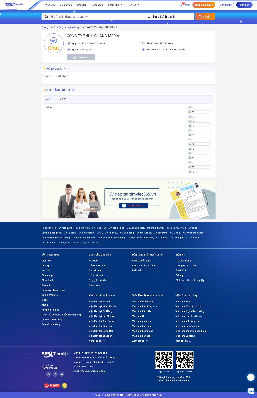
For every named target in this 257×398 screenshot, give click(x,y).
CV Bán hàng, (127, 232)
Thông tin (46, 265)
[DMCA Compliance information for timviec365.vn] (64, 386)
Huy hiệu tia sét (50, 309)
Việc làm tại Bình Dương (102, 321)
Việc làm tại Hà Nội (99, 301)
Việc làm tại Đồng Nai (101, 331)
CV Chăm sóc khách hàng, (112, 237)
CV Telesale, (192, 237)
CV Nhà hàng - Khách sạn (85, 242)
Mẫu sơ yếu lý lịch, (177, 228)
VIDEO (63, 99)
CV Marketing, (144, 232)
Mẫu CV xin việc (97, 265)
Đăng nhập (226, 4)
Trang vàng (95, 285)
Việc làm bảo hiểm (142, 311)
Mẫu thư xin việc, (156, 228)
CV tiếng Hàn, (99, 228)
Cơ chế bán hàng (50, 324)
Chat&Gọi (83, 57)
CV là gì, (193, 228)
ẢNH (48, 99)
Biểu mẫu (137, 270)
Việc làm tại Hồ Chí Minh (102, 306)
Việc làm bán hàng (142, 326)
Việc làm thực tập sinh (187, 326)
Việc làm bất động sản (144, 306)
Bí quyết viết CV (97, 280)
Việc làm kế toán (141, 335)
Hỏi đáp (45, 270)
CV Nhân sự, (111, 232)
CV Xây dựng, (161, 232)
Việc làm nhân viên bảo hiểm (191, 331)
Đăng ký (244, 4)
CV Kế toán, (70, 232)
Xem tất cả (95, 340)
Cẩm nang (97, 4)
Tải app (179, 275)
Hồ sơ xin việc (96, 275)
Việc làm (50, 4)
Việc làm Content (185, 335)
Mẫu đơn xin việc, (136, 228)
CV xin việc (66, 4)
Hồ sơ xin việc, (49, 228)
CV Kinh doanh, (87, 232)
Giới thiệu (46, 260)
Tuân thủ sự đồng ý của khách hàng (61, 314)
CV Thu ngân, (177, 237)
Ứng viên (82, 4)
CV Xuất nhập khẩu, (193, 232)
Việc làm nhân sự (141, 321)
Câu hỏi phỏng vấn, (51, 232)
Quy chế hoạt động (51, 319)
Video (44, 299)
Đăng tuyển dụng (141, 260)
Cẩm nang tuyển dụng (144, 265)
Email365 (180, 270)
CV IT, (100, 232)
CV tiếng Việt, (82, 228)
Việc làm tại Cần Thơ (100, 326)
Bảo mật (46, 285)
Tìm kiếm (205, 16)
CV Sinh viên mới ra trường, (55, 237)
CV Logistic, (64, 242)
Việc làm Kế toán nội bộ (188, 306)
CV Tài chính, (48, 242)
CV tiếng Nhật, (116, 228)
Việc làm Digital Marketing (189, 311)
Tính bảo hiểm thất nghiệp (189, 280)
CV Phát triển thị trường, (141, 237)
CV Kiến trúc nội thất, (84, 237)
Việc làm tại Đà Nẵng (100, 311)
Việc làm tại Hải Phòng (101, 316)
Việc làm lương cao (142, 331)
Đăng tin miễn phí (204, 4)
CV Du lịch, (162, 237)
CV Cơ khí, (175, 232)
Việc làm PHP (182, 301)
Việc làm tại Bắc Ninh (100, 335)
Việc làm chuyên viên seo (189, 316)
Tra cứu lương (183, 260)
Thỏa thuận (47, 280)
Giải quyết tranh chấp (53, 290)
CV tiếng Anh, (66, 228)
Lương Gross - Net (185, 265)
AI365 (44, 304)
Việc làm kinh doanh (143, 301)
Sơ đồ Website (49, 295)
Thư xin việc (95, 270)
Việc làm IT (138, 316)
